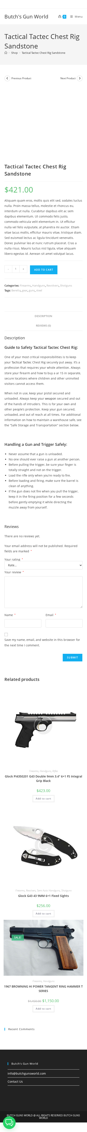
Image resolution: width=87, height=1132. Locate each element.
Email (51, 615)
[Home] (5, 53)
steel (39, 290)
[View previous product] (7, 78)
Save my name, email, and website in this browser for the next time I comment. (42, 642)
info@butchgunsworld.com (27, 1073)
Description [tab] (43, 316)
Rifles (55, 771)
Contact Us (15, 1081)
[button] (9, 1122)
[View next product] (80, 78)
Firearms (25, 285)
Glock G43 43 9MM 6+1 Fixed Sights (43, 896)
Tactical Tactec (21, 362)
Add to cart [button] (43, 798)
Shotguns (66, 285)
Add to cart (43, 270)
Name (10, 615)
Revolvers (52, 285)
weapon (50, 398)
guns (32, 290)
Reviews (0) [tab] (43, 325)
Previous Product (21, 78)
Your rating (13, 559)
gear (24, 290)
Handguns (38, 285)
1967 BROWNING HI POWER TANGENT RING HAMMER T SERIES (43, 988)
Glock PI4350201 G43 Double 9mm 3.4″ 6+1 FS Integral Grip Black (43, 778)
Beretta (16, 290)
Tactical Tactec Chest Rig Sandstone (43, 53)
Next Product (68, 78)
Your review (14, 572)
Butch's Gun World (26, 16)
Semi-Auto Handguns (48, 890)
